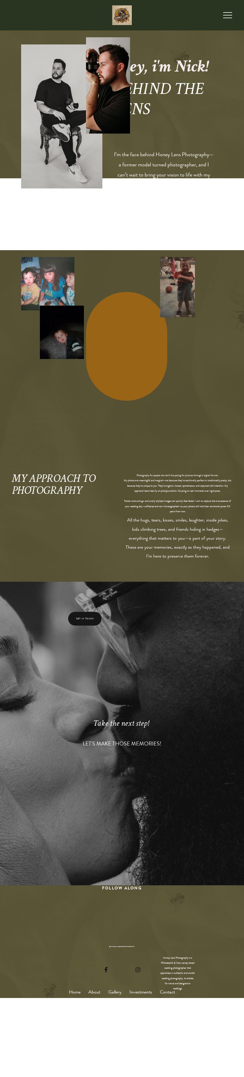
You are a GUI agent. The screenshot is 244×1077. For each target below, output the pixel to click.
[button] (227, 15)
